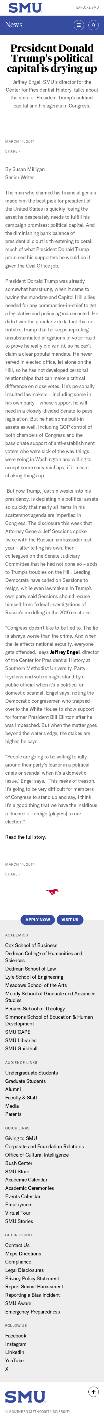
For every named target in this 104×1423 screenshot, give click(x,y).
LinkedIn (14, 1352)
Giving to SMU (21, 1138)
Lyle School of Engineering (34, 976)
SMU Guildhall (21, 1048)
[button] (93, 1392)
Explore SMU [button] (87, 7)
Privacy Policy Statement (32, 1278)
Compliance (18, 1261)
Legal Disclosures (24, 1270)
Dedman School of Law (30, 968)
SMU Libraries (20, 1040)
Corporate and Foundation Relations (44, 1146)
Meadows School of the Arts (36, 985)
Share (11, 151)
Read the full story (25, 837)
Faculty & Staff (21, 1097)
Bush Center (18, 1163)
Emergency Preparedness (32, 1311)
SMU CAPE (18, 1032)
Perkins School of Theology (35, 1008)
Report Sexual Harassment (34, 1286)
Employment (19, 1204)
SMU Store (17, 1171)
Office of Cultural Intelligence (36, 1154)
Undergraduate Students (31, 1072)
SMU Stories (19, 1221)
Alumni (13, 1089)
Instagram (16, 1344)
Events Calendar (22, 1196)
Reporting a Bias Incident (32, 1295)
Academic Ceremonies (29, 1188)
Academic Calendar (26, 1179)
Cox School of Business (31, 945)
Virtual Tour (17, 1212)
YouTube (14, 1360)
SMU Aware (18, 1303)
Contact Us (17, 1245)
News (14, 24)
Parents (13, 1114)
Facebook (16, 1335)
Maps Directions (23, 1253)
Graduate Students (25, 1081)
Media (12, 1106)
